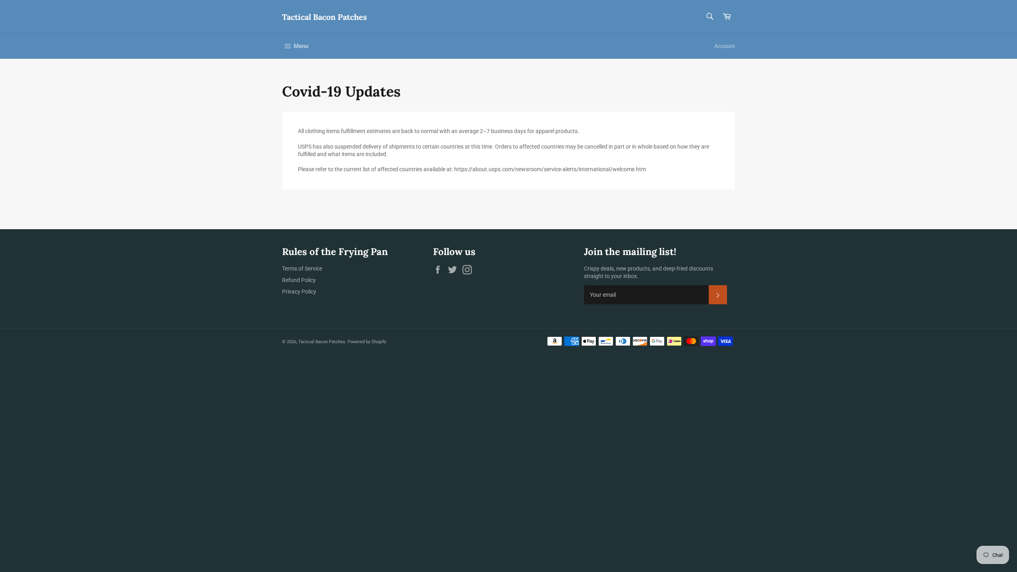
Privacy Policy (299, 291)
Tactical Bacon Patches (324, 17)
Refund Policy (299, 280)
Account (724, 46)
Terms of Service (302, 268)
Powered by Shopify (367, 341)
